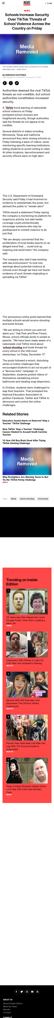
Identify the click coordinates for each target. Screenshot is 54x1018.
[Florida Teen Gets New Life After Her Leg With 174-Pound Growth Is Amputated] (27, 734)
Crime (9, 626)
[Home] (26, 3)
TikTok (9, 108)
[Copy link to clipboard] (17, 83)
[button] (27, 461)
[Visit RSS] (37, 992)
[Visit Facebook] (16, 992)
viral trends (43, 499)
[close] (51, 509)
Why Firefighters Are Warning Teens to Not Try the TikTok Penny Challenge (25, 478)
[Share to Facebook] (5, 83)
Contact (7, 1012)
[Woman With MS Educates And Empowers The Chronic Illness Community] (27, 691)
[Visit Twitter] (21, 992)
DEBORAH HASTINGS (16, 74)
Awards (6, 1009)
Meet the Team (10, 1006)
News (27, 10)
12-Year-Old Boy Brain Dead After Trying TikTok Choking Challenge (24, 442)
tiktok (13, 499)
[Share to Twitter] (11, 83)
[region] (27, 461)
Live (49, 3)
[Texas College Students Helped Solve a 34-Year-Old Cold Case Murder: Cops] (27, 776)
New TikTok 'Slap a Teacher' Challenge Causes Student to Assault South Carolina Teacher (25, 432)
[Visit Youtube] (32, 992)
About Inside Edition (12, 1003)
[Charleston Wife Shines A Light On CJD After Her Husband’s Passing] (27, 649)
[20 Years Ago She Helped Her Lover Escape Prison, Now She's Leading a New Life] (27, 608)
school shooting (12, 347)
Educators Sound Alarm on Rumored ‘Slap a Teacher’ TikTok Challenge (26, 422)
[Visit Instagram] (27, 992)
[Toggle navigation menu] (3, 3)
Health (9, 666)
